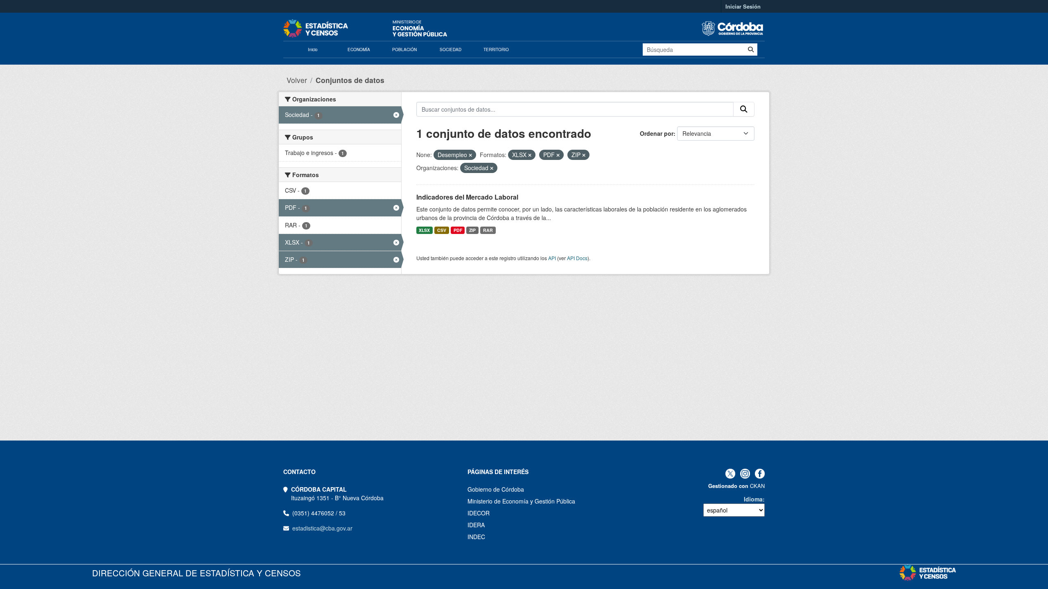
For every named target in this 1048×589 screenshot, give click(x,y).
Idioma (753, 499)
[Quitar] (470, 155)
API (552, 257)
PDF (458, 230)
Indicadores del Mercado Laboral (467, 197)
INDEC (476, 537)
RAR (488, 230)
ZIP (472, 230)
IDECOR (479, 513)
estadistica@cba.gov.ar (322, 528)
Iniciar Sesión (743, 6)
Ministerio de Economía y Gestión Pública (521, 501)
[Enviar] (750, 49)
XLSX (424, 230)
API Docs (577, 257)
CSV (441, 230)
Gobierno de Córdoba (496, 489)
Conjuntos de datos (350, 80)
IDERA (476, 525)
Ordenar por (656, 133)
